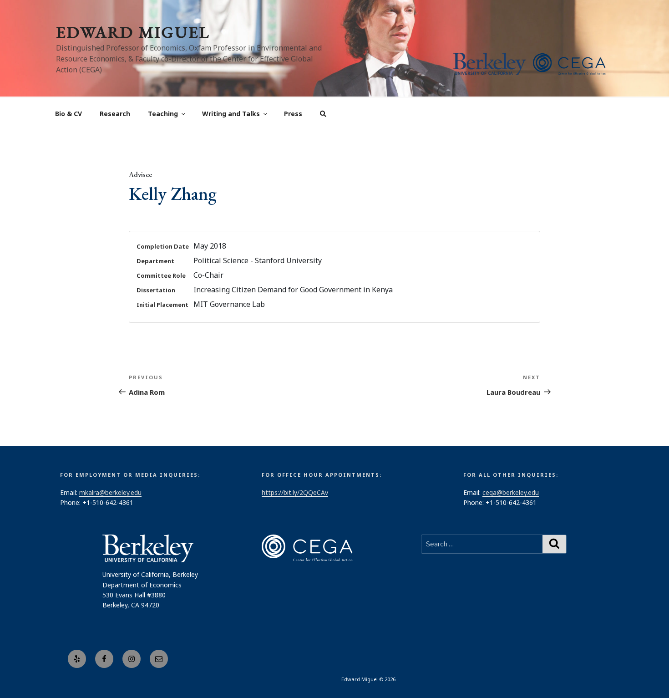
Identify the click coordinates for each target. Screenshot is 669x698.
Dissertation (156, 290)
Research (115, 113)
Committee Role (161, 275)
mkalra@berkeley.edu (110, 492)
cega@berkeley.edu (510, 492)
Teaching (163, 113)
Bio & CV (68, 113)
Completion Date (163, 246)
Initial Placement (162, 305)
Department (155, 261)
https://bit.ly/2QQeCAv (295, 492)
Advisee (140, 174)
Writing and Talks (231, 113)
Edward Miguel (133, 32)
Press (293, 113)
